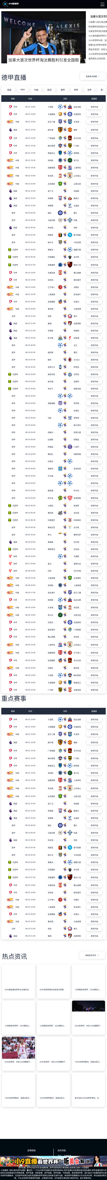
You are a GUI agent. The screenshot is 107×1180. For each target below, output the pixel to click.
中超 (36, 90)
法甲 (89, 90)
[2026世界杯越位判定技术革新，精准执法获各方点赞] (53, 1018)
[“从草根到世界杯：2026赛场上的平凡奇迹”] (88, 1018)
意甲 (103, 90)
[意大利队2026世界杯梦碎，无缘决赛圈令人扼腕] (88, 1126)
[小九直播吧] (11, 6)
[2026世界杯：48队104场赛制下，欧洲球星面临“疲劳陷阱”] (88, 1054)
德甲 (63, 90)
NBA (22, 90)
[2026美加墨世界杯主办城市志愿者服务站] (18, 1018)
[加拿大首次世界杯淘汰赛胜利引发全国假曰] (43, 37)
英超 (9, 90)
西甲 (76, 90)
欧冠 (49, 90)
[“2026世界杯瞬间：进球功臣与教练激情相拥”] (88, 1090)
